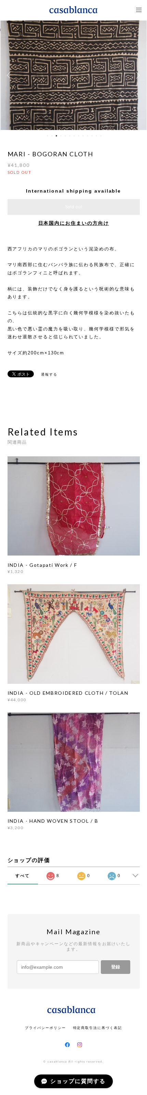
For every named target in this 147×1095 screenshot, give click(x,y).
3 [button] (56, 135)
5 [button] (65, 135)
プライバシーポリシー (45, 1028)
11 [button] (92, 135)
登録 (115, 966)
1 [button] (47, 135)
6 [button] (69, 135)
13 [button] (101, 135)
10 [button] (87, 135)
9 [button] (83, 135)
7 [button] (74, 135)
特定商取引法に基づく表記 (97, 1028)
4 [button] (61, 135)
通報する (49, 374)
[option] (74, 75)
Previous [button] (10, 75)
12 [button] (96, 135)
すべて (22, 875)
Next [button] (136, 75)
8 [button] (78, 135)
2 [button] (52, 135)
